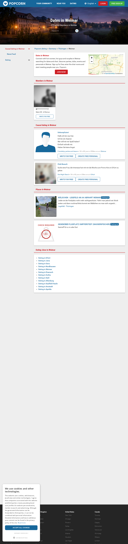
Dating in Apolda (45, 289)
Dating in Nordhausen (47, 266)
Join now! (61, 72)
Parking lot (105, 197)
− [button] (91, 61)
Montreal (98, 519)
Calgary (97, 522)
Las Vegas (68, 541)
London (97, 541)
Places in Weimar (43, 189)
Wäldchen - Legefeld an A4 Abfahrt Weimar (79, 197)
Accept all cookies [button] (21, 528)
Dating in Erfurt (44, 258)
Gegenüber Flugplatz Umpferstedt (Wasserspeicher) (84, 224)
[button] (21, 537)
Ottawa (97, 537)
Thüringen (70, 206)
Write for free (44, 116)
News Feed (11, 54)
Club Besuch (63, 164)
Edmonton (98, 526)
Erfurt (93, 174)
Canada (97, 512)
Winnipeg (98, 533)
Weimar (103, 151)
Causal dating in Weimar (15, 49)
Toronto (97, 515)
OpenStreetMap (110, 73)
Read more (22, 523)
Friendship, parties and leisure (68, 151)
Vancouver (98, 530)
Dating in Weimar (45, 269)
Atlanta (67, 533)
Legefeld (61, 206)
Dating (7, 60)
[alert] (21, 512)
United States (69, 512)
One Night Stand (63, 174)
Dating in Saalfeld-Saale (48, 284)
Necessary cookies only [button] (21, 533)
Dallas (67, 526)
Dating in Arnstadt (45, 286)
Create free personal (88, 156)
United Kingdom (41, 512)
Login (103, 4)
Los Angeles (69, 530)
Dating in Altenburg (46, 281)
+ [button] (91, 57)
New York (68, 515)
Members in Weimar (44, 80)
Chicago (68, 519)
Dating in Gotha (44, 275)
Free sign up (116, 4)
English (91, 3)
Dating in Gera (44, 264)
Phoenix (68, 522)
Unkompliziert (63, 132)
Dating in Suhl (43, 278)
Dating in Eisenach (45, 272)
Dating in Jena (44, 261)
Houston (68, 537)
